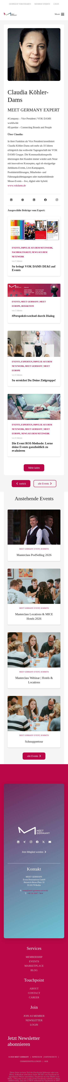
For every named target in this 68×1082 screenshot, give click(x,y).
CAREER (34, 997)
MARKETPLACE (34, 965)
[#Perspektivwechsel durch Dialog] (34, 290)
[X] (43, 842)
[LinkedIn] (11, 200)
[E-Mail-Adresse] (50, 842)
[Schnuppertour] (34, 713)
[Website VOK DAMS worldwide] (22, 200)
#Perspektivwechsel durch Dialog (33, 315)
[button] (59, 14)
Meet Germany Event (29, 549)
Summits (45, 549)
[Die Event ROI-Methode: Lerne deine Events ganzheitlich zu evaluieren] (34, 407)
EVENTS (34, 961)
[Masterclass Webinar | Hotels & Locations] (34, 650)
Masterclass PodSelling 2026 (34, 555)
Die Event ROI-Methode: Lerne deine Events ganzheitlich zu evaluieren (32, 447)
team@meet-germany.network (35, 890)
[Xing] (24, 842)
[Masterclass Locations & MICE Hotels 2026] (34, 586)
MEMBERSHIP (34, 957)
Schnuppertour (34, 741)
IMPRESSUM (37, 1057)
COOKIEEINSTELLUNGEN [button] (30, 1061)
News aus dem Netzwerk (35, 433)
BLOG (34, 970)
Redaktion (27, 306)
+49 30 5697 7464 (35, 893)
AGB (46, 1061)
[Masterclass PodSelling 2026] (34, 527)
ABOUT (34, 988)
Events (16, 248)
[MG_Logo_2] (34, 831)
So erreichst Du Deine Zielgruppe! (34, 380)
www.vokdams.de (17, 185)
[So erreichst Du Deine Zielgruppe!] (34, 344)
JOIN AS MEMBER (34, 1016)
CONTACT (34, 993)
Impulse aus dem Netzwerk (37, 248)
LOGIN (34, 1024)
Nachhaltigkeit (21, 252)
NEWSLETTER (34, 1020)
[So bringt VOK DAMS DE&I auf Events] (34, 229)
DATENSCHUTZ (50, 1057)
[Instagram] (57, 200)
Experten (26, 362)
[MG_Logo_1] (10, 14)
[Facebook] (45, 200)
